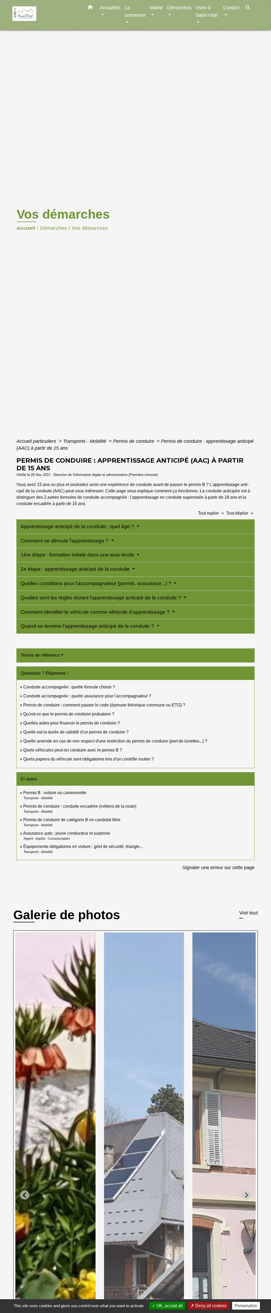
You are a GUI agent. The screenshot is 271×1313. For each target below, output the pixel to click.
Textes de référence (40, 655)
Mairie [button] (156, 7)
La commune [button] (135, 11)
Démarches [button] (179, 7)
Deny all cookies (210, 1305)
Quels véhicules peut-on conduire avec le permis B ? (72, 750)
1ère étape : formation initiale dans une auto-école (78, 555)
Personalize (246, 1305)
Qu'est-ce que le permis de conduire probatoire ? (68, 714)
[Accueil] (45, 15)
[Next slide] (246, 1195)
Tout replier (211, 513)
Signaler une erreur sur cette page (218, 867)
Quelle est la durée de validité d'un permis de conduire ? (76, 732)
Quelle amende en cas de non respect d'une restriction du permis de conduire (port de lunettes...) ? (115, 741)
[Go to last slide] (24, 1195)
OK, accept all (169, 1305)
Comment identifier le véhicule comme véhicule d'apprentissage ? (96, 612)
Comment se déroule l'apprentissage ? (65, 540)
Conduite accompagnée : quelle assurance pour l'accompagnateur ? (87, 696)
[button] (90, 8)
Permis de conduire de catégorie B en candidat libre (71, 819)
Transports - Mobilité (85, 441)
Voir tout (248, 913)
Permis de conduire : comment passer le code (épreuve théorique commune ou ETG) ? (104, 705)
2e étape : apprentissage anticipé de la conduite (76, 569)
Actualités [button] (110, 7)
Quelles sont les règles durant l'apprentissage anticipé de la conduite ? (101, 597)
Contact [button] (231, 7)
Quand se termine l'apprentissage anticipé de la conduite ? (88, 626)
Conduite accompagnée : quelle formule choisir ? (69, 687)
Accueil (26, 228)
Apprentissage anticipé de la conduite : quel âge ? (78, 526)
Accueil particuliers (36, 441)
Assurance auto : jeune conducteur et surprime (66, 833)
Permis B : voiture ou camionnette (54, 792)
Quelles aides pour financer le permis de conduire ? (71, 723)
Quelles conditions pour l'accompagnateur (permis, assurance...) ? (97, 583)
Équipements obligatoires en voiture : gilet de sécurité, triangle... (83, 846)
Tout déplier (240, 513)
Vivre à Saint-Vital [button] (206, 11)
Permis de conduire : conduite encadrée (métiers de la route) (79, 806)
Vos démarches (90, 228)
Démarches (53, 228)
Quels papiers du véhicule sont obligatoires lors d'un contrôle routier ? (88, 759)
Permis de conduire (134, 441)
